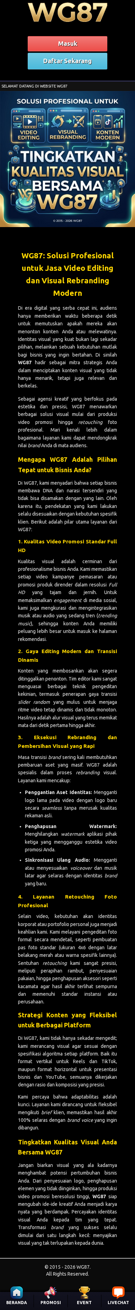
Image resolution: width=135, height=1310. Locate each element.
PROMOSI (50, 1302)
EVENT (84, 1302)
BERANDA (16, 1302)
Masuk (67, 43)
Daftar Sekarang (67, 60)
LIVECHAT (118, 1302)
